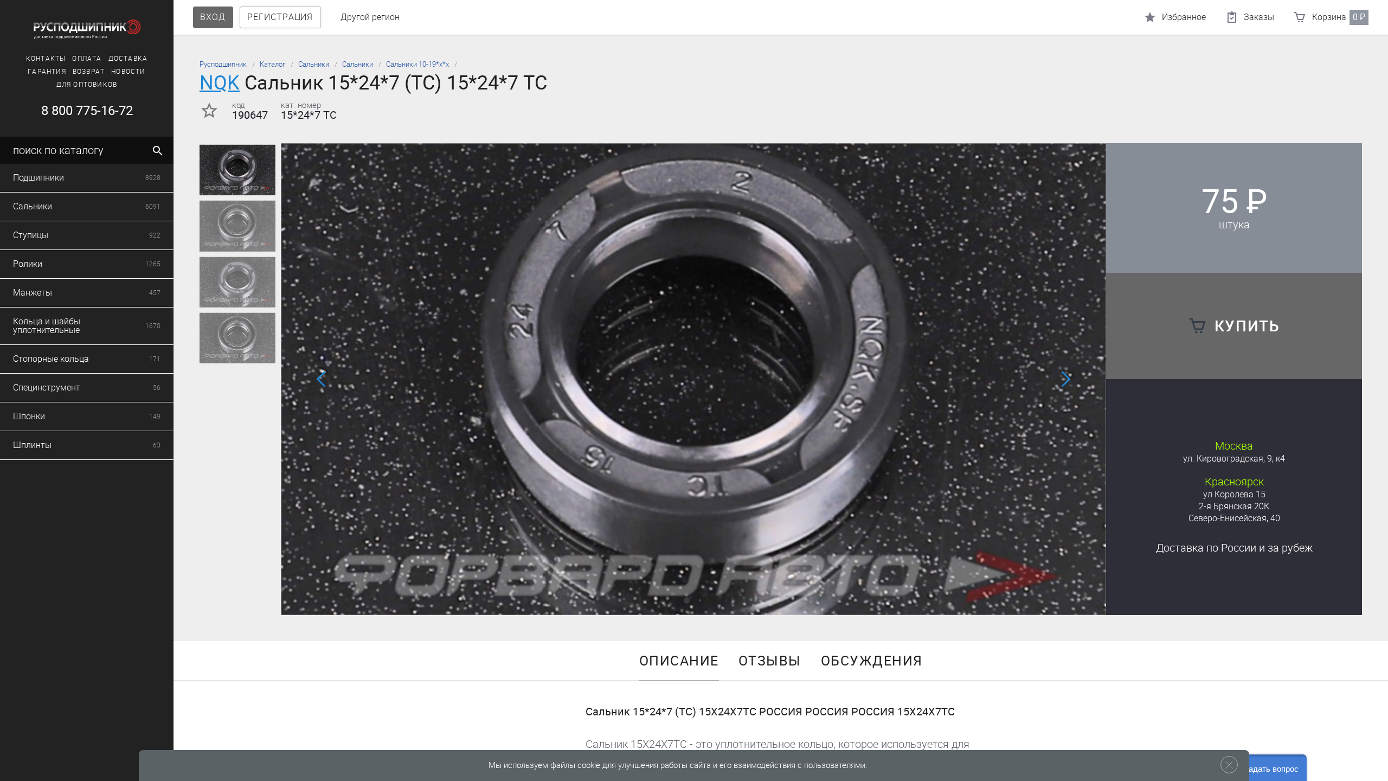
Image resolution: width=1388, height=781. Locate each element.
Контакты (46, 58)
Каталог (272, 64)
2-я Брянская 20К (1234, 506)
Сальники (313, 64)
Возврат (89, 71)
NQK (220, 82)
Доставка (128, 58)
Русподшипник (223, 64)
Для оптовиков (87, 84)
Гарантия (47, 71)
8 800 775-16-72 (87, 110)
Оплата (86, 58)
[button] (686, 600)
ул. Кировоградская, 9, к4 (1234, 458)
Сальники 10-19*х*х (417, 64)
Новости (128, 71)
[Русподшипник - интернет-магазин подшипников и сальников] (86, 29)
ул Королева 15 (1234, 494)
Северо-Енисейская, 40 (1234, 518)
